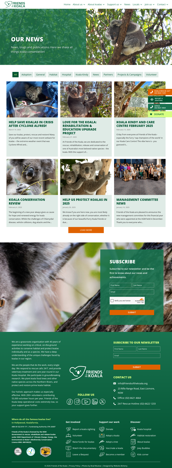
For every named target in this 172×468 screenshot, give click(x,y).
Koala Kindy (82, 74)
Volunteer (151, 74)
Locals (136, 4)
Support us (113, 4)
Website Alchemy (120, 466)
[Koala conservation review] (32, 193)
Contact (161, 4)
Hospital (66, 74)
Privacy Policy (74, 466)
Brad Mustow (96, 466)
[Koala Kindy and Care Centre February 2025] (140, 119)
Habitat (53, 74)
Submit (132, 312)
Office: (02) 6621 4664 (129, 397)
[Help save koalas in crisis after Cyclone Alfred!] (32, 119)
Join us (148, 4)
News (127, 4)
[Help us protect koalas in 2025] (86, 193)
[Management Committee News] (140, 193)
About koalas (95, 4)
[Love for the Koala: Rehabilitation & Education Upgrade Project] (86, 119)
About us (78, 4)
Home (67, 4)
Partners (108, 74)
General (40, 74)
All (15, 74)
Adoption (26, 74)
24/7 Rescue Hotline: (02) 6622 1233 (137, 403)
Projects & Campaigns (129, 74)
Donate (159, 114)
